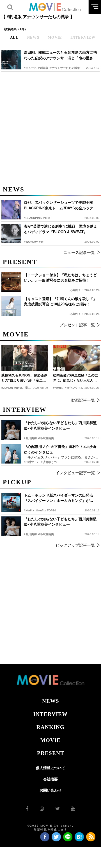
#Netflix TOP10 (46, 510)
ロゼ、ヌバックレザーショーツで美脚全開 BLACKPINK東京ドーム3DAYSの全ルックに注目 (60, 205)
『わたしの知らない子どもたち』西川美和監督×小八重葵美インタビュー (60, 522)
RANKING (50, 727)
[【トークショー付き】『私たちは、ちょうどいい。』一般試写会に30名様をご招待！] (11, 282)
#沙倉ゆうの (49, 462)
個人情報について (50, 768)
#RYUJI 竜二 (22, 387)
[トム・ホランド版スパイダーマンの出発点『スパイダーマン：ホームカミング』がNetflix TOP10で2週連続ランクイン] (11, 502)
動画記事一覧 (83, 400)
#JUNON (7, 387)
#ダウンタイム (74, 387)
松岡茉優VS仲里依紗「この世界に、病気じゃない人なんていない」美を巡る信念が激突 (75, 378)
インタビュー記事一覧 (75, 473)
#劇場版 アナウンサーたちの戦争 (59, 67)
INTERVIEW (50, 714)
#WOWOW (31, 241)
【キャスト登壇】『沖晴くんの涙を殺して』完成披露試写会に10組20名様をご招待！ (60, 301)
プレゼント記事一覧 (77, 325)
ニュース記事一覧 (79, 252)
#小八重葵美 (46, 534)
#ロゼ (46, 217)
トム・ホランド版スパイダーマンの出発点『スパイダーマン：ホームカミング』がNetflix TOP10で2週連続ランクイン (58, 498)
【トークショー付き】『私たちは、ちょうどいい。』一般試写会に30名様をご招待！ (60, 278)
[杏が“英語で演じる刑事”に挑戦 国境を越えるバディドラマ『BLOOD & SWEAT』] (11, 233)
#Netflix (29, 510)
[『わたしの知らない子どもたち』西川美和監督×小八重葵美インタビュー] (11, 526)
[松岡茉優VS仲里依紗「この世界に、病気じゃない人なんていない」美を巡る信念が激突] (76, 358)
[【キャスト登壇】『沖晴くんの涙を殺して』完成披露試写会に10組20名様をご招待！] (11, 306)
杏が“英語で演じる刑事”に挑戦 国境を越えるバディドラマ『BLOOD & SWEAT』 (60, 229)
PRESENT (50, 753)
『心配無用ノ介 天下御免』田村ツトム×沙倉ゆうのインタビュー (60, 449)
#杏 (41, 241)
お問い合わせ (50, 790)
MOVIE (50, 740)
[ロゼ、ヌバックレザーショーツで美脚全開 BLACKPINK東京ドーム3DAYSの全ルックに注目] (11, 209)
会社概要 (50, 779)
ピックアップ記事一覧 (75, 545)
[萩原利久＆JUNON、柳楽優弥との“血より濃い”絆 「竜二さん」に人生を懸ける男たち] (24, 358)
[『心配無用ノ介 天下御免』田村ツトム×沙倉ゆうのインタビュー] (11, 454)
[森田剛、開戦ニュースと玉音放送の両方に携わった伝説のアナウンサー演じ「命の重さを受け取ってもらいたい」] (11, 59)
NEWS (50, 701)
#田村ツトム (32, 462)
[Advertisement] (50, 127)
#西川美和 (30, 534)
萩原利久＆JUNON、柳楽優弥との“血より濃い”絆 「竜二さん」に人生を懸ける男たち (24, 378)
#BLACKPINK (33, 217)
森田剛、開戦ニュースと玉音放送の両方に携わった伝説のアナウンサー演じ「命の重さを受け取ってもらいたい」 (60, 55)
